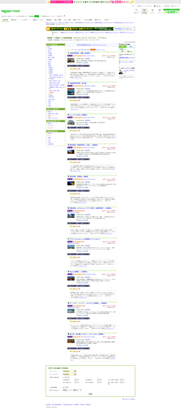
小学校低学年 (88, 380)
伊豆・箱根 (51, 57)
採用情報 (76, 404)
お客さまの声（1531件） (73, 212)
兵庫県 (51, 73)
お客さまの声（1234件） (73, 307)
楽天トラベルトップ (51, 22)
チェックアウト (54, 374)
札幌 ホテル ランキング (68, 32)
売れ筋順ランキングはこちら (124, 28)
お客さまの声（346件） (89, 336)
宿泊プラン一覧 (73, 66)
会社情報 (48, 404)
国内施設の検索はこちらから (126, 58)
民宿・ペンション (53, 118)
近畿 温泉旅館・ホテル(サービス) (104, 22)
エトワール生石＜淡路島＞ (79, 115)
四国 (49, 101)
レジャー (50, 125)
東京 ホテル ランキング (83, 32)
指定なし (50, 111)
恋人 (49, 139)
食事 (85, 49)
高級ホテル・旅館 (53, 113)
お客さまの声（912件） (90, 274)
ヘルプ (133, 6)
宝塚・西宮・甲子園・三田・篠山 (56, 77)
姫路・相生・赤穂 (54, 83)
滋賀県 (51, 67)
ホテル (125, 49)
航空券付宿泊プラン (84, 66)
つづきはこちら (77, 77)
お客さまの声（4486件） (89, 85)
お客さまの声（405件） (89, 55)
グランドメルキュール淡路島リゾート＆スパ (85, 239)
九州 (49, 103)
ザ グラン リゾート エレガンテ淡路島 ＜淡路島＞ (89, 303)
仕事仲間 (50, 144)
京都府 (51, 69)
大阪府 (51, 71)
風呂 (88, 49)
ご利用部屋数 (53, 387)
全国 (49, 46)
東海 (49, 63)
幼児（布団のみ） (89, 382)
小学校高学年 (66, 380)
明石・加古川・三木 (55, 80)
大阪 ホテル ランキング (128, 32)
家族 (49, 137)
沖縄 (49, 106)
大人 (64, 377)
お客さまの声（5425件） (73, 243)
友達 (49, 142)
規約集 (82, 404)
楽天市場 (166, 6)
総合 (76, 49)
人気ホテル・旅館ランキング (66, 22)
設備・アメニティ (100, 49)
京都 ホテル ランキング (113, 32)
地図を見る (87, 58)
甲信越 (50, 59)
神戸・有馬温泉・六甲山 (56, 75)
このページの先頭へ (129, 399)
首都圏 (50, 55)
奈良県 (51, 95)
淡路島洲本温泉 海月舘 (78, 83)
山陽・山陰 (51, 99)
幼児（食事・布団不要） (113, 383)
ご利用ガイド (140, 6)
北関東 (50, 53)
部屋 (82, 49)
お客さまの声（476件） (89, 147)
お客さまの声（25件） (89, 117)
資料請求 (87, 404)
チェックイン (53, 371)
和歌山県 (51, 96)
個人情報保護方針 (57, 404)
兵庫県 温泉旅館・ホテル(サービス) (123, 22)
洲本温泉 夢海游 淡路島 (79, 176)
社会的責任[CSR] (67, 404)
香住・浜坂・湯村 (54, 90)
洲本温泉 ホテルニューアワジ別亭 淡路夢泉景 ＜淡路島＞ (91, 208)
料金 (55, 390)
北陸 (49, 61)
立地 (79, 49)
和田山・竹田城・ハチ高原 (57, 85)
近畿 (49, 65)
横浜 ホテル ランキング (98, 32)
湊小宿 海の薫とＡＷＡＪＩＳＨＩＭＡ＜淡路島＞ (87, 334)
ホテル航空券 (128, 51)
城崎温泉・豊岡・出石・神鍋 (56, 87)
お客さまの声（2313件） (89, 179)
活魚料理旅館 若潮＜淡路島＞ (80, 53)
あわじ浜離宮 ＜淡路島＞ (79, 271)
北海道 (50, 48)
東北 (49, 51)
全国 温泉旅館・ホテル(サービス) (84, 22)
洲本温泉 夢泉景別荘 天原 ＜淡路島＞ (84, 145)
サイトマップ (148, 6)
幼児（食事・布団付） (113, 380)
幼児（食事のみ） (67, 382)
